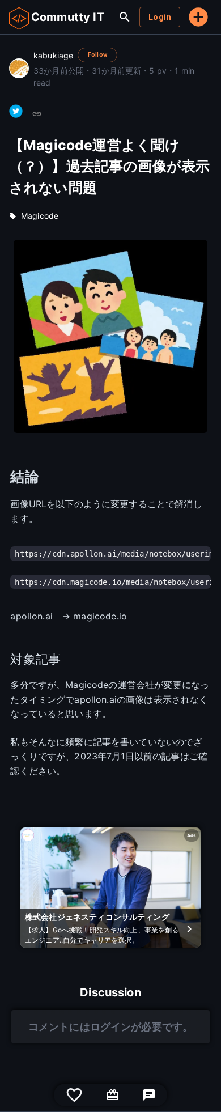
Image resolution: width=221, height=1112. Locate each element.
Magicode (39, 215)
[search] (124, 17)
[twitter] (16, 111)
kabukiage (53, 55)
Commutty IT (67, 17)
